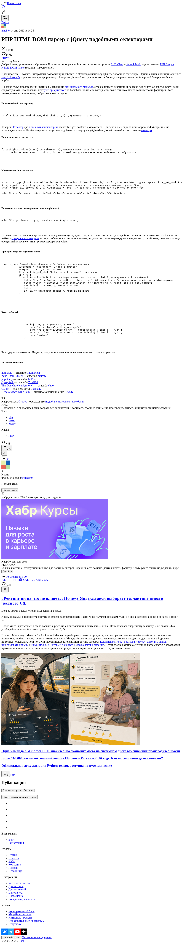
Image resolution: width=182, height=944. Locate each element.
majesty (42, 375)
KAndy (69, 391)
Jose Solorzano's (10, 77)
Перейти (7, 571)
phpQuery (7, 379)
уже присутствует (55, 89)
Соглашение (16, 895)
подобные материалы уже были (64, 401)
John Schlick (133, 64)
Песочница (15, 870)
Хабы (12, 861)
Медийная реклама (20, 914)
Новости (14, 858)
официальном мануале (25, 238)
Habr (21, 940)
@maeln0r (27, 477)
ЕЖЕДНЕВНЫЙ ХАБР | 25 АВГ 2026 (24, 579)
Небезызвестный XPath (15, 391)
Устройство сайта (19, 883)
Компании (15, 864)
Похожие (28, 790)
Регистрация (16, 842)
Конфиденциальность (22, 899)
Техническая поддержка (37, 937)
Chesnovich (33, 372)
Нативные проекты (20, 917)
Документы (16, 892)
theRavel (33, 379)
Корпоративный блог (21, 911)
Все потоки (14, 3)
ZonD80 (33, 382)
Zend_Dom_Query (12, 375)
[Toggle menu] (2, 4)
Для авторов (16, 886)
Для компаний (17, 889)
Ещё (12, 774)
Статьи (13, 854)
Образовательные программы (26, 920)
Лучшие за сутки (12, 790)
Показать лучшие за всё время (19, 797)
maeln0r (5, 30)
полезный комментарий (43, 127)
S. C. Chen (117, 64)
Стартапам (15, 923)
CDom (5, 388)
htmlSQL (6, 372)
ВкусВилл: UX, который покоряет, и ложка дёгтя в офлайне (67, 644)
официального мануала (79, 86)
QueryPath (7, 382)
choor (51, 385)
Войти (12, 839)
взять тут (146, 130)
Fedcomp (18, 127)
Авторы (13, 867)
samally (37, 388)
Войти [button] (5, 22)
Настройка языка (12, 937)
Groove (22, 401)
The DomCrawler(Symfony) (17, 385)
